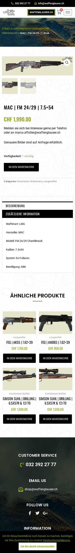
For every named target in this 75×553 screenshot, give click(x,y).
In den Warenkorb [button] (19, 358)
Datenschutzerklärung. (56, 540)
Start (6, 28)
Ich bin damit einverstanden (38, 546)
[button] (66, 62)
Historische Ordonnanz (30, 181)
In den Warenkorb (21, 167)
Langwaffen (21, 28)
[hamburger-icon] (67, 12)
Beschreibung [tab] (15, 205)
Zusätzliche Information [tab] (23, 214)
